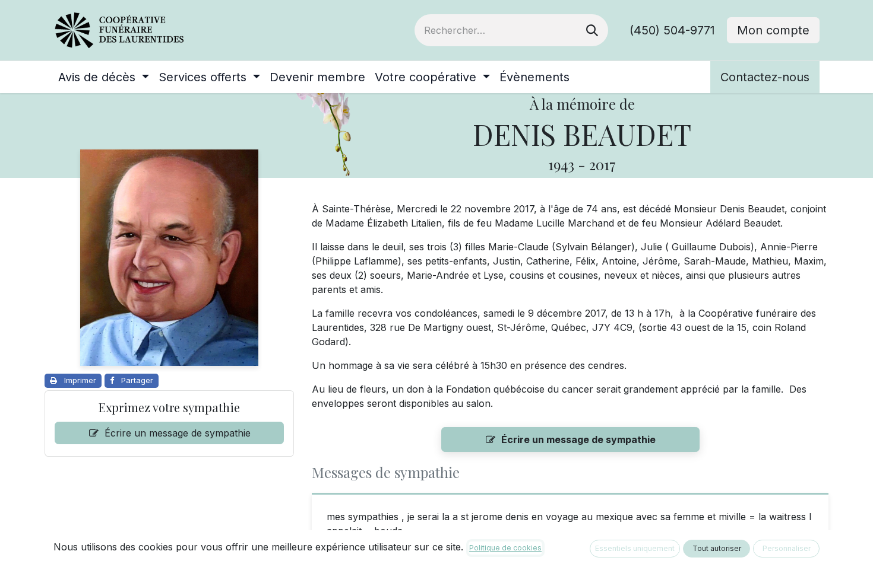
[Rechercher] (592, 30)
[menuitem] (103, 77)
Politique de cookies (505, 547)
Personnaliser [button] (787, 548)
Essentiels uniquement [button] (635, 548)
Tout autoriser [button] (716, 548)
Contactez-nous (764, 77)
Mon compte (773, 30)
